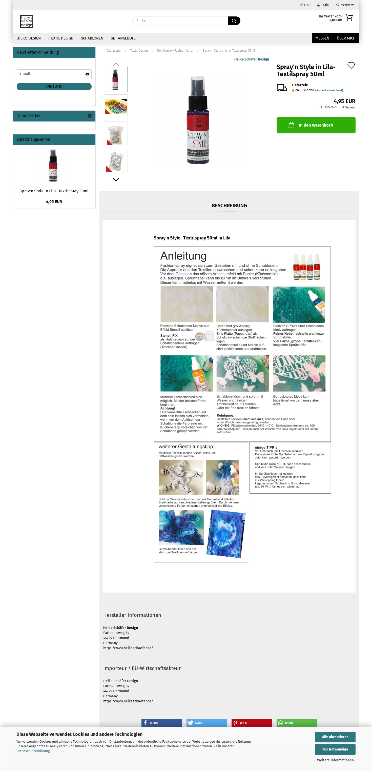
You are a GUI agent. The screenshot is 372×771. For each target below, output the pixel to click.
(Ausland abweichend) (329, 90)
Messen (322, 38)
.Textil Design (60, 38)
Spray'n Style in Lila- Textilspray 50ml (54, 191)
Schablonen (92, 38)
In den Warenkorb (316, 125)
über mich (346, 38)
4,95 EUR (54, 201)
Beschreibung (229, 205)
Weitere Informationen (335, 760)
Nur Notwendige (335, 749)
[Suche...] (234, 20)
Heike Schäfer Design (251, 59)
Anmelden (54, 86)
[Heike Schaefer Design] (26, 21)
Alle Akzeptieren (335, 737)
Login (324, 5)
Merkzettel (347, 5)
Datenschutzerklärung (33, 751)
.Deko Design (29, 38)
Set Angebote (123, 38)
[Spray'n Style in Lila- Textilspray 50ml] (200, 120)
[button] (115, 179)
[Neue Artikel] (90, 116)
